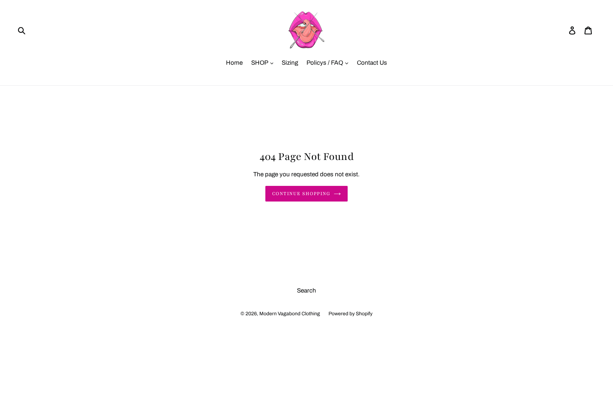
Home (234, 62)
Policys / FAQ (325, 62)
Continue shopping (301, 194)
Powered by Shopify (350, 313)
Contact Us (372, 62)
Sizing (290, 62)
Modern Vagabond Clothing (289, 313)
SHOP (260, 62)
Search (306, 290)
